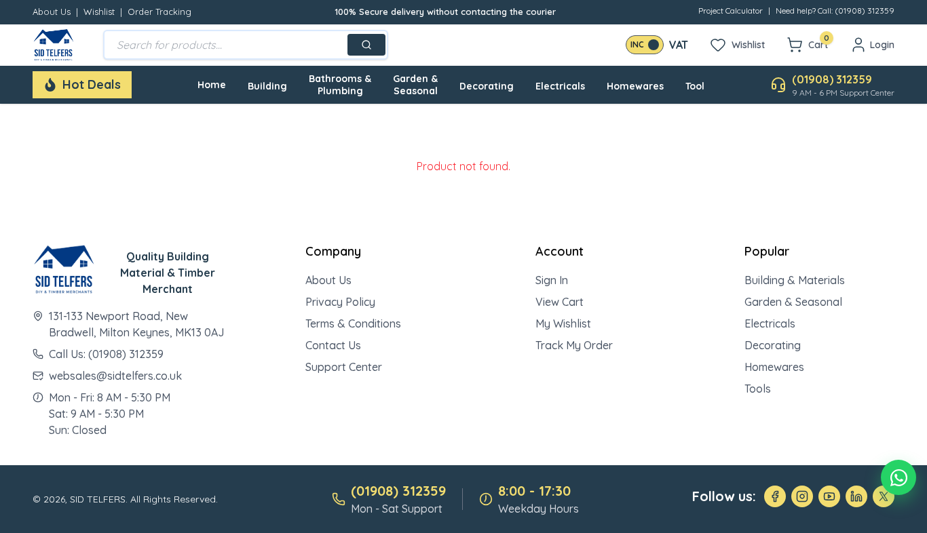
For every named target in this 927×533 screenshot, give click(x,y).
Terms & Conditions (353, 323)
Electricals (560, 86)
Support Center (343, 367)
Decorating (486, 86)
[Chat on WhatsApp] (898, 477)
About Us (52, 11)
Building (267, 86)
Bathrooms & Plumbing (340, 85)
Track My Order (574, 345)
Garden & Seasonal (415, 85)
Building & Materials (794, 280)
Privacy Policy (340, 302)
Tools (757, 388)
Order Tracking (159, 11)
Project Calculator (730, 10)
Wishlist (99, 11)
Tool (694, 86)
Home (211, 85)
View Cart (559, 302)
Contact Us (333, 345)
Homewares (635, 86)
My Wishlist (563, 323)
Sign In (551, 280)
